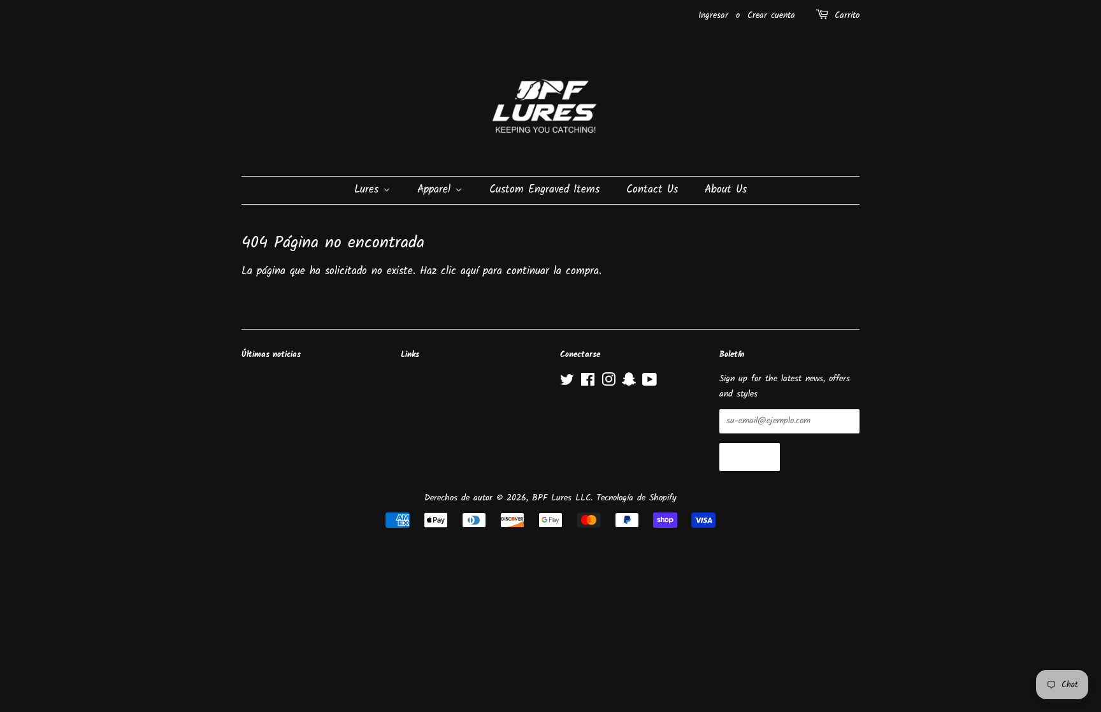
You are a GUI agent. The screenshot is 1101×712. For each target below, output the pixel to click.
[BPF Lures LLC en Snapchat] (629, 382)
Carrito (847, 15)
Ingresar (713, 15)
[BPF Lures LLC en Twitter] (567, 382)
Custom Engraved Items (544, 189)
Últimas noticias (271, 354)
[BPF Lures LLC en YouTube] (649, 382)
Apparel (436, 189)
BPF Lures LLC (561, 498)
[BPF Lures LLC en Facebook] (587, 382)
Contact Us (652, 189)
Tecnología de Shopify (636, 498)
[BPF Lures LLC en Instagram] (608, 382)
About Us (726, 189)
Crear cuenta (771, 15)
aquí (470, 271)
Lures (368, 189)
